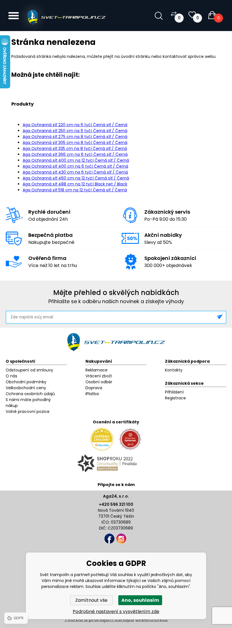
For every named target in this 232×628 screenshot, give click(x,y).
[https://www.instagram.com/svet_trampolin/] (121, 538)
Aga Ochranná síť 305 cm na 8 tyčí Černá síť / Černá (75, 142)
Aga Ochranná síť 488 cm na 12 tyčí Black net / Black (75, 184)
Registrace (175, 398)
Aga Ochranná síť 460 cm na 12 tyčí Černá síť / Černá (76, 178)
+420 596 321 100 (116, 504)
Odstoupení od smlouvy (29, 370)
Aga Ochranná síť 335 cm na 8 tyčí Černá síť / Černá (75, 148)
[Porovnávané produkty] (174, 13)
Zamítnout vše (91, 600)
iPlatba (92, 394)
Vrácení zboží (98, 376)
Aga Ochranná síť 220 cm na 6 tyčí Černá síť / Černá (75, 125)
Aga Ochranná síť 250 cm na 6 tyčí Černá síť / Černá (75, 131)
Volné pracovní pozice (28, 411)
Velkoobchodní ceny (26, 388)
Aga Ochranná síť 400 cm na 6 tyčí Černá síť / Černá (75, 166)
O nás (11, 376)
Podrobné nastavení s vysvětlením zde (116, 611)
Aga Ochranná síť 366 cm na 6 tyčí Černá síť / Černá (75, 154)
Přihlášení (174, 392)
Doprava (93, 388)
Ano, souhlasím (140, 600)
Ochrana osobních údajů (30, 394)
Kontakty (173, 370)
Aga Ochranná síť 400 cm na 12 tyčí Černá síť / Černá (76, 160)
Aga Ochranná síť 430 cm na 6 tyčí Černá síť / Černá (75, 172)
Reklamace (96, 370)
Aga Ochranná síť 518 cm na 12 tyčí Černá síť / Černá (75, 190)
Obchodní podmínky (26, 382)
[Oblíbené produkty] (192, 14)
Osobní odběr (98, 382)
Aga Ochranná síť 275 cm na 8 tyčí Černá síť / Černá (75, 136)
